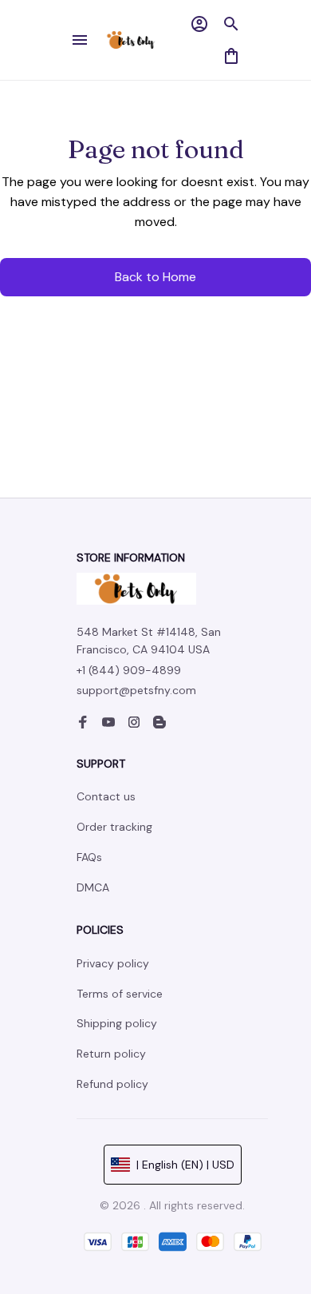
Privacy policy (113, 963)
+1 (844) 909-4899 (129, 670)
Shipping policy (117, 1023)
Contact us (106, 796)
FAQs (89, 857)
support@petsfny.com (136, 690)
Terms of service (120, 993)
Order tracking (114, 827)
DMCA (93, 887)
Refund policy (112, 1084)
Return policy (111, 1053)
